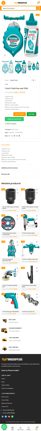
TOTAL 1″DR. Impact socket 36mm (10, 207)
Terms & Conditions (7, 388)
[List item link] (20, 410)
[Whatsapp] (12, 416)
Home (6, 80)
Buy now (31, 114)
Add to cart (19, 114)
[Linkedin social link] (17, 136)
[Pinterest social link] (14, 136)
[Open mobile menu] (3, 3)
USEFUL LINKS (5, 375)
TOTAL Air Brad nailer (28, 233)
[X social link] (12, 136)
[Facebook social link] (10, 136)
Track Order (5, 400)
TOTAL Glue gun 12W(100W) (10, 311)
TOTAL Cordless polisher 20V (9, 286)
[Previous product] (31, 80)
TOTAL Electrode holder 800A (29, 286)
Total (6, 84)
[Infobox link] (20, 321)
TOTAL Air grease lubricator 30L (7, 259)
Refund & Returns (6, 403)
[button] (14, 119)
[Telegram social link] (19, 136)
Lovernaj (32, 421)
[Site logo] (20, 3)
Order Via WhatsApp (14, 119)
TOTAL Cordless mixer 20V (30, 259)
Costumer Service (8, 393)
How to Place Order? (10, 370)
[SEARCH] (37, 8)
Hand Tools (14, 80)
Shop (2, 382)
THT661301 (19, 132)
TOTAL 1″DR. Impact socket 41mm (30, 207)
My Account (5, 397)
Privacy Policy (5, 385)
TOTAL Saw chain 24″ (28, 311)
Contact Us (4, 406)
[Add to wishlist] (17, 193)
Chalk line (11, 132)
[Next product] (35, 80)
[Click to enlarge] (5, 55)
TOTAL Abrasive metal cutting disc (9, 233)
